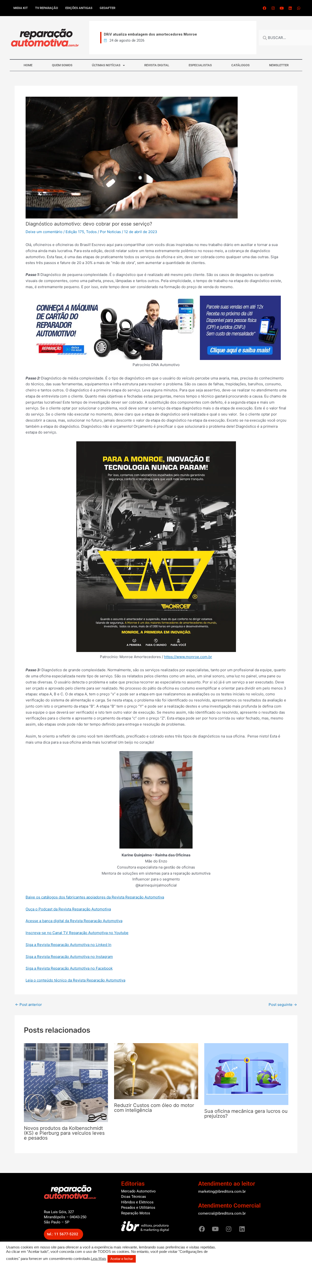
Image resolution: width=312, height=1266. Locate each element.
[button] (63, 1234)
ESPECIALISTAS (200, 65)
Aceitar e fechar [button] (121, 1259)
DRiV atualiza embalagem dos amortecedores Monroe (148, 34)
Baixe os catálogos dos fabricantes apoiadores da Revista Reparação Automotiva (95, 897)
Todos (91, 231)
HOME (28, 65)
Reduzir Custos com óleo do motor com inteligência (154, 1107)
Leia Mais (98, 1259)
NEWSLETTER (279, 65)
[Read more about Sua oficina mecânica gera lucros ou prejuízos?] (246, 1073)
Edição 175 (75, 231)
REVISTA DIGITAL (156, 65)
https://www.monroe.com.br (188, 656)
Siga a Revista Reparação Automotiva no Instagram (69, 956)
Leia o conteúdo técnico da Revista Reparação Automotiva (75, 980)
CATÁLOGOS (240, 65)
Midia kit (20, 8)
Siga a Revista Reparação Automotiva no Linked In (68, 944)
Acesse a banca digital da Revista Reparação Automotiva (74, 920)
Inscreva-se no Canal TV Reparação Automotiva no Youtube (77, 932)
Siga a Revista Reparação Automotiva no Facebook (69, 968)
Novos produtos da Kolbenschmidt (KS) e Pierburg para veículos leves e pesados (64, 1133)
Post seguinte (283, 1004)
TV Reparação (46, 8)
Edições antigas (78, 8)
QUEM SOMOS (62, 65)
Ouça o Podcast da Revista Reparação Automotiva (68, 909)
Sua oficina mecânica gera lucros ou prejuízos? (246, 1113)
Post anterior (28, 1004)
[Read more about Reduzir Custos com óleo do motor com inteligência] (156, 1070)
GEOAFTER (107, 8)
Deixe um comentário (44, 231)
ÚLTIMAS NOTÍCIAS (106, 65)
